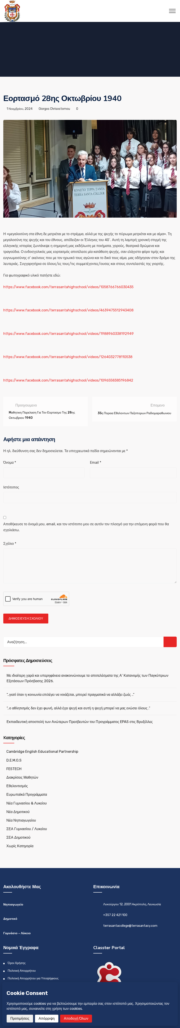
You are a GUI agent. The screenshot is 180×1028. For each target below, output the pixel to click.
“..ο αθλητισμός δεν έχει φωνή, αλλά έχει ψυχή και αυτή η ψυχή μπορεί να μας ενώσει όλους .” (78, 708)
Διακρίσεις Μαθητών (22, 777)
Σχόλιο (9, 544)
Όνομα (9, 462)
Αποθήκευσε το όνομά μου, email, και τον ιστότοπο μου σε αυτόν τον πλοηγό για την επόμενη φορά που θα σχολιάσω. (86, 527)
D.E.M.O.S (14, 760)
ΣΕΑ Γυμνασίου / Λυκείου (26, 829)
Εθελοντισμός (17, 786)
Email (95, 462)
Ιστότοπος (11, 487)
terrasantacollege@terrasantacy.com (130, 926)
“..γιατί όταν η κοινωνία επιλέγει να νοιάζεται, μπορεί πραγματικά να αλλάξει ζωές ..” (70, 694)
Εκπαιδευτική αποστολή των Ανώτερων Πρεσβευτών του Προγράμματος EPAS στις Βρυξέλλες (80, 722)
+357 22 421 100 (115, 915)
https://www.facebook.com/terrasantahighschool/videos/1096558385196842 (68, 380)
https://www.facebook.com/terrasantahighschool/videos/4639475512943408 (68, 310)
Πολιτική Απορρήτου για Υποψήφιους (33, 978)
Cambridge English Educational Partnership (42, 751)
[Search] (170, 642)
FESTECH (14, 769)
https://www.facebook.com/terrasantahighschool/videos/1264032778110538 (67, 357)
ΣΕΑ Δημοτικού (18, 837)
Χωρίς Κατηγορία (19, 846)
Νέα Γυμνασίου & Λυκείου (26, 803)
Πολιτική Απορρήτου (22, 971)
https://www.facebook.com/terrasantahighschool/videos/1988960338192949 (68, 334)
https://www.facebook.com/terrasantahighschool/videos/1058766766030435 (68, 287)
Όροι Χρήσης (17, 963)
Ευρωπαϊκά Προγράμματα (26, 794)
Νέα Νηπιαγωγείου (21, 820)
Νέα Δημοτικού (18, 812)
